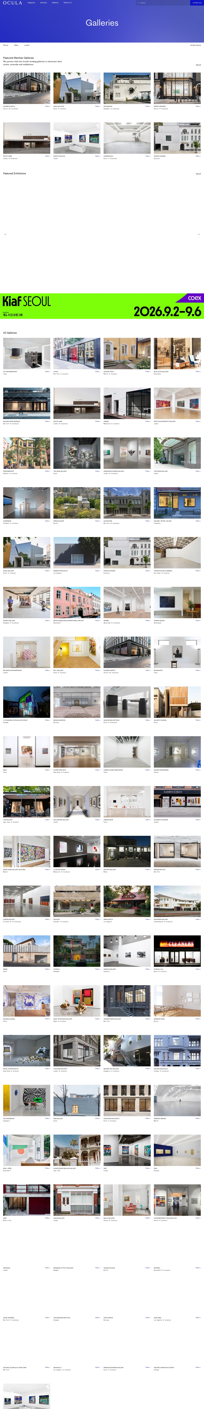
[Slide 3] (64, 290)
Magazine (31, 3)
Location (26, 45)
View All (198, 65)
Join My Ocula (197, 3)
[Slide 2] (39, 290)
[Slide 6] (139, 290)
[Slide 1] (14, 290)
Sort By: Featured (195, 45)
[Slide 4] (89, 290)
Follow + (47, 106)
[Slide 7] (164, 290)
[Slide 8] (189, 290)
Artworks (43, 3)
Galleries (55, 3)
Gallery (16, 45)
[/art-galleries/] (12, 2)
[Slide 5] (114, 290)
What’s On (68, 3)
